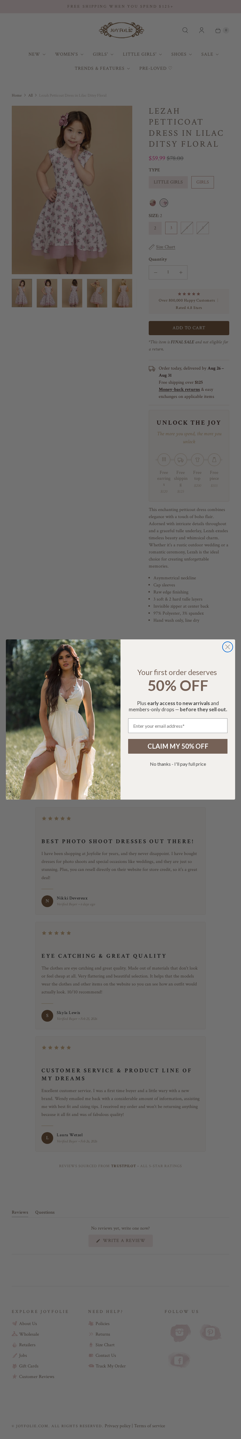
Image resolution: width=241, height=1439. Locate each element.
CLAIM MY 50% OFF (178, 746)
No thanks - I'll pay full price (178, 764)
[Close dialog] (227, 647)
